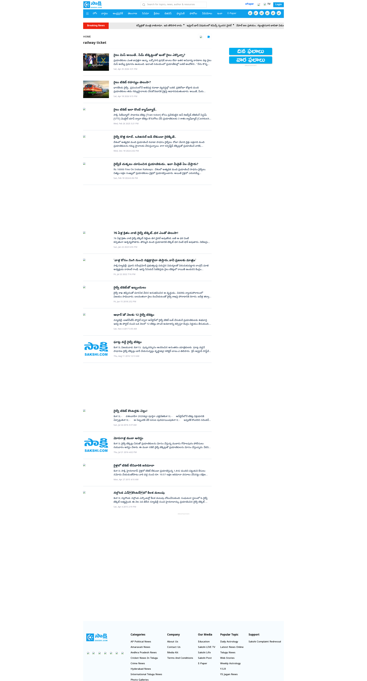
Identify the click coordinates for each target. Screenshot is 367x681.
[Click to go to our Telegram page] (117, 653)
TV (268, 4)
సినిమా (145, 13)
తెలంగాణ (132, 13)
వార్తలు (104, 13)
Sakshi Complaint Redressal (265, 642)
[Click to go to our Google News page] (279, 13)
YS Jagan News (229, 674)
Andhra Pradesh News (144, 652)
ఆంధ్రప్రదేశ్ (118, 13)
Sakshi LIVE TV (206, 647)
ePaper (249, 4)
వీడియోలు (207, 13)
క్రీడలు (157, 13)
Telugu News (227, 652)
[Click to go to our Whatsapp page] (256, 13)
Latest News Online (232, 647)
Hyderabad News (141, 669)
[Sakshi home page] (97, 637)
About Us (172, 642)
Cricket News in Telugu (144, 658)
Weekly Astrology (230, 663)
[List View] (209, 37)
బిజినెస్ (168, 13)
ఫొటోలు (193, 13)
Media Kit (172, 652)
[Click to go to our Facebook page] (250, 13)
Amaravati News (140, 647)
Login (278, 4)
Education (204, 642)
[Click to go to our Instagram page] (267, 13)
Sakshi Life (204, 652)
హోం (95, 13)
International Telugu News (146, 674)
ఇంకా (219, 13)
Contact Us (173, 647)
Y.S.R (223, 669)
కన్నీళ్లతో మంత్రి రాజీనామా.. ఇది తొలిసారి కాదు (140, 25)
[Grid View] (201, 37)
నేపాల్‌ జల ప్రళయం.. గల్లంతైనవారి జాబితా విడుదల (242, 25)
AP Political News (141, 642)
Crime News (138, 663)
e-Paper (231, 13)
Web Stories (227, 658)
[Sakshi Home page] (92, 4)
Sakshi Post (205, 658)
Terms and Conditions (180, 658)
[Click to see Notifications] (259, 5)
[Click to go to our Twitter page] (261, 13)
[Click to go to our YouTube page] (273, 13)
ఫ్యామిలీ (181, 13)
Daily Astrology (229, 642)
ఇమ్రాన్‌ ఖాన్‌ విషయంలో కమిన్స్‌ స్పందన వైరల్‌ (189, 25)
